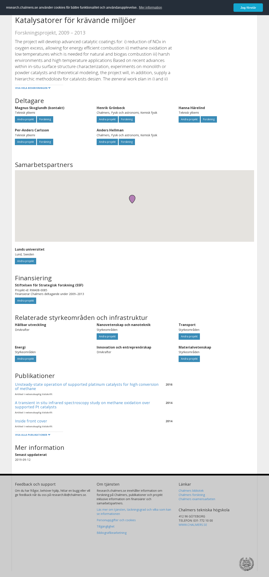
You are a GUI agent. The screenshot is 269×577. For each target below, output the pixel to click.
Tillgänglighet (106, 526)
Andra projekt (25, 119)
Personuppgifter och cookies (116, 520)
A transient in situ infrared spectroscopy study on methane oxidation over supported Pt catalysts (82, 404)
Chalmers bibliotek (191, 491)
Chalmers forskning (192, 495)
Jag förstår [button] (248, 7)
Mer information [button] (150, 7)
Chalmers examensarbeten (197, 499)
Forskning (45, 119)
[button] (132, 199)
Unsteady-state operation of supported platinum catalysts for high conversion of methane (86, 386)
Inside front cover (31, 420)
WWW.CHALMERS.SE (193, 525)
